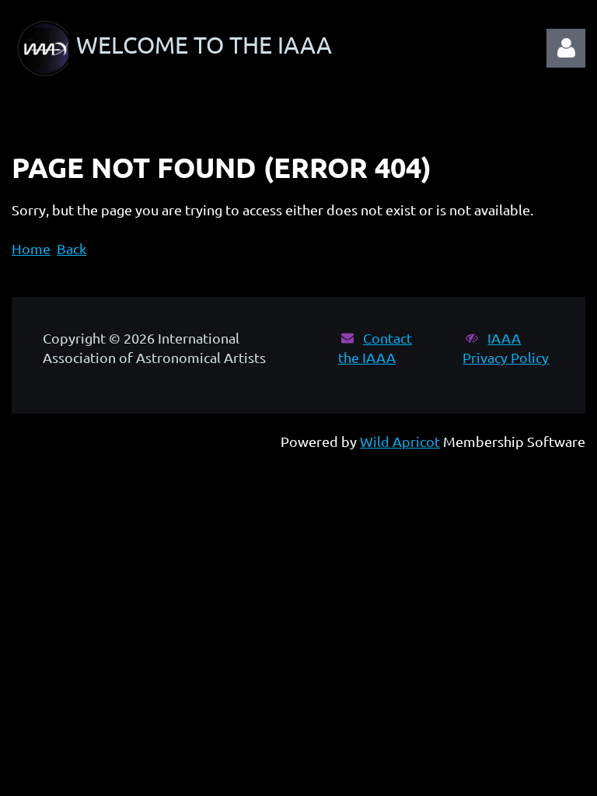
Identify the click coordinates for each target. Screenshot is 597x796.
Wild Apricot (400, 441)
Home (31, 248)
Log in (565, 48)
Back (71, 248)
